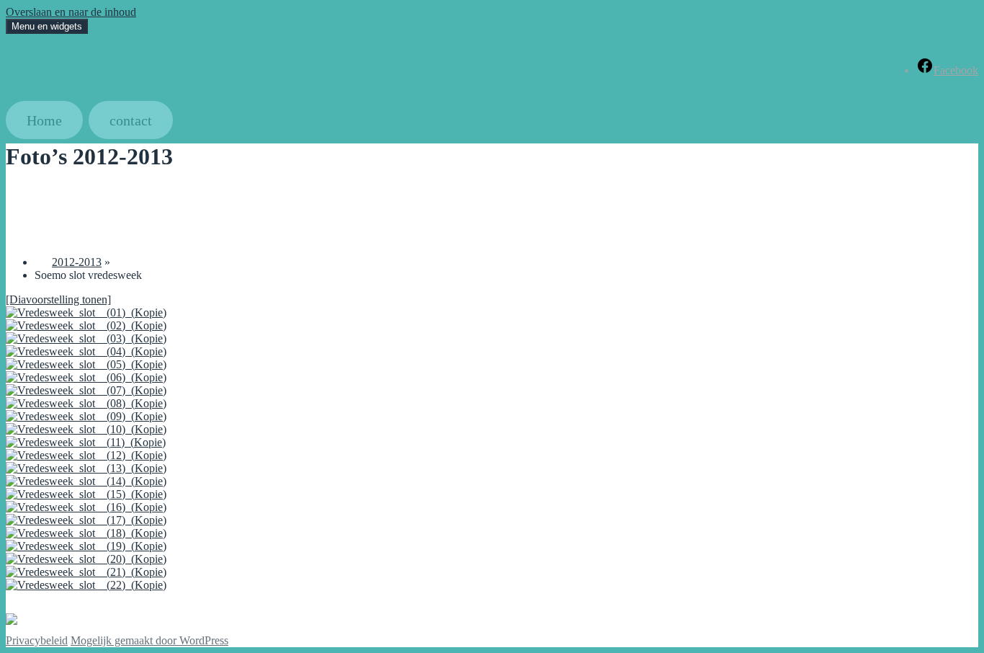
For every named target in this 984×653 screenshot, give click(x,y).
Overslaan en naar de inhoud (71, 12)
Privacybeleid (37, 640)
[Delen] (14, 194)
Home (44, 120)
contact (130, 120)
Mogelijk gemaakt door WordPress (149, 640)
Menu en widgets (47, 26)
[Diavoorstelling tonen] (58, 299)
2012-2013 (77, 262)
